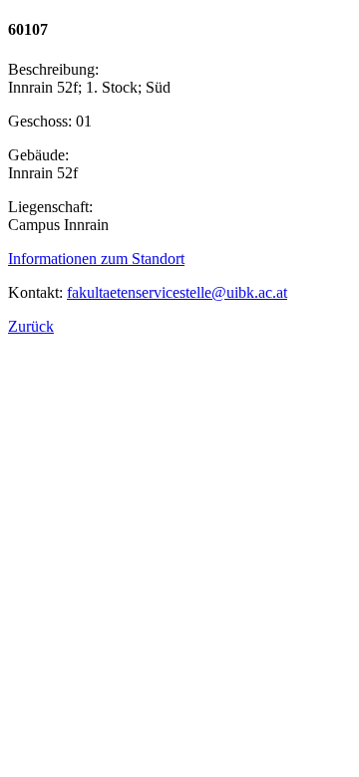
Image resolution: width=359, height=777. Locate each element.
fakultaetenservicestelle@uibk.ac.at (177, 292)
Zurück (31, 326)
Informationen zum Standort (96, 258)
